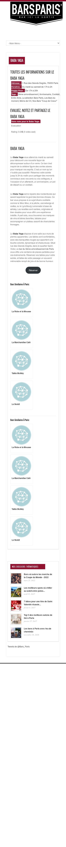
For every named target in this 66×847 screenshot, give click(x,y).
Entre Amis (16, 97)
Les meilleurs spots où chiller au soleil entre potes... (38, 589)
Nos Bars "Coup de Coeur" (44, 100)
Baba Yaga (18, 193)
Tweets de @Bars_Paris (19, 646)
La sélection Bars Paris (32, 97)
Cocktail (56, 94)
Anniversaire (45, 94)
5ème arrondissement (28, 94)
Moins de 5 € (25, 100)
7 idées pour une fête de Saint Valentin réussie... (38, 603)
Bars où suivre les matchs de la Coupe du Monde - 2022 (38, 576)
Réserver (33, 270)
